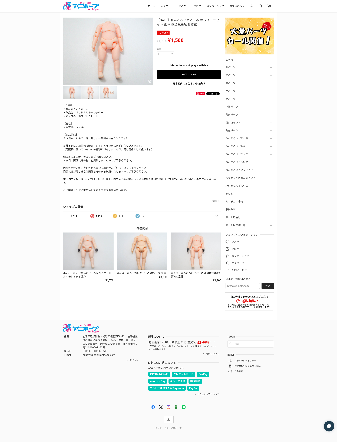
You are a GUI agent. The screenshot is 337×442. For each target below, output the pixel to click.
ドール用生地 (233, 217)
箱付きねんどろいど (237, 185)
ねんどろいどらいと (237, 162)
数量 (159, 49)
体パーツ (231, 83)
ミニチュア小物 (234, 201)
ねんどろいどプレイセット (241, 170)
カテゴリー (167, 6)
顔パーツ (231, 75)
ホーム (152, 6)
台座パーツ (232, 130)
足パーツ (231, 98)
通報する (216, 201)
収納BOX (231, 209)
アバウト (184, 6)
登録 (267, 285)
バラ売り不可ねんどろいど (241, 177)
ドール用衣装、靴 (236, 225)
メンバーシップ (215, 6)
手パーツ (231, 91)
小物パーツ (232, 106)
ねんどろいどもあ (236, 146)
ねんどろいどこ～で (237, 154)
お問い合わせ (237, 6)
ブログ (197, 6)
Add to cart (189, 74)
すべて (74, 215)
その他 (229, 193)
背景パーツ (232, 114)
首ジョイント (233, 122)
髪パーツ (231, 67)
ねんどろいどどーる (237, 138)
